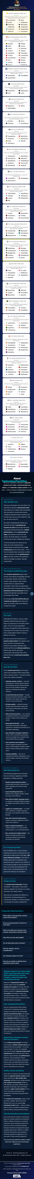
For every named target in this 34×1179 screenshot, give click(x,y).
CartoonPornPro (25, 323)
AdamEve (10, 444)
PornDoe (23, 57)
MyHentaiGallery (12, 347)
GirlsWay (10, 195)
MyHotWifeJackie (25, 409)
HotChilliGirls (24, 75)
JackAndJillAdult (25, 446)
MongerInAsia (12, 235)
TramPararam (24, 327)
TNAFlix (23, 44)
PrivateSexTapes (12, 215)
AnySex (10, 64)
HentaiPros (11, 352)
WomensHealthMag (12, 466)
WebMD (10, 469)
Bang (22, 20)
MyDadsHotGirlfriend (12, 156)
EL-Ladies (23, 270)
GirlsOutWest (12, 193)
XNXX (9, 46)
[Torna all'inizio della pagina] (32, 593)
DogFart (10, 292)
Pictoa (22, 121)
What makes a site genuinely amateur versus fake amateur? (15, 916)
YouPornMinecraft (12, 310)
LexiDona (10, 255)
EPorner (23, 60)
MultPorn (23, 325)
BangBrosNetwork (12, 253)
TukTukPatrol (24, 233)
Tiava (9, 270)
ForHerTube (24, 64)
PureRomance (12, 449)
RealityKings (11, 248)
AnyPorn (23, 62)
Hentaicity (11, 350)
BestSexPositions (12, 464)
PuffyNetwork (25, 255)
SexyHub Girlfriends (12, 158)
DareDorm (11, 163)
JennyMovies (12, 57)
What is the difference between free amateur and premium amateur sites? (15, 931)
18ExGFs (23, 141)
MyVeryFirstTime (25, 138)
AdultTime (11, 24)
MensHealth (24, 464)
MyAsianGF (24, 231)
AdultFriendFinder (12, 389)
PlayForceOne (12, 431)
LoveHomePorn (12, 20)
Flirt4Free (10, 369)
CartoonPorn (11, 323)
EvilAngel (23, 248)
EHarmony (24, 389)
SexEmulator (11, 429)
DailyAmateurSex (25, 90)
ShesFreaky (11, 290)
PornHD (10, 62)
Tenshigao (24, 235)
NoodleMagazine (25, 178)
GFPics (23, 106)
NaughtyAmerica (25, 22)
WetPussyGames (25, 427)
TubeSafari (11, 53)
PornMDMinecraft (25, 310)
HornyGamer (24, 429)
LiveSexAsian (25, 372)
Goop (9, 446)
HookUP (10, 392)
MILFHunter (11, 275)
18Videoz (10, 218)
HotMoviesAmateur (25, 250)
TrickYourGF (24, 163)
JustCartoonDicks (12, 330)
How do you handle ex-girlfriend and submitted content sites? (14, 962)
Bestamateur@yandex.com (20, 1153)
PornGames (11, 427)
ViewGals (10, 123)
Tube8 (10, 48)
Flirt (9, 394)
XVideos (23, 50)
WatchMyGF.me (12, 273)
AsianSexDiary (12, 231)
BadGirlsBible (12, 108)
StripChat (10, 365)
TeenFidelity (24, 253)
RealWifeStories (25, 275)
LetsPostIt (11, 29)
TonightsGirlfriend (25, 27)
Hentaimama (24, 347)
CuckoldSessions (25, 407)
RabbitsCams (25, 365)
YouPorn (10, 50)
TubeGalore (24, 53)
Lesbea (10, 198)
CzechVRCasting (12, 178)
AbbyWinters (24, 193)
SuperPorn (11, 327)
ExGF (9, 141)
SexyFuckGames (25, 424)
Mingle (10, 387)
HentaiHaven (11, 345)
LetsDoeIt (11, 257)
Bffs (9, 200)
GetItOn (23, 392)
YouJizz (23, 46)
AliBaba (23, 444)
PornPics (10, 121)
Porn (9, 60)
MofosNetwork (25, 24)
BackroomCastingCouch (12, 180)
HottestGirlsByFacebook (12, 75)
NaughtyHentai (25, 350)
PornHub (10, 44)
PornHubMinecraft (12, 308)
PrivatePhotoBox (25, 123)
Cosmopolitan (25, 466)
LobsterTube (24, 55)
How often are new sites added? (13, 937)
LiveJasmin (24, 367)
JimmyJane (11, 451)
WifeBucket (24, 273)
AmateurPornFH (12, 90)
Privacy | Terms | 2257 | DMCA (17, 1173)
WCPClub (23, 290)
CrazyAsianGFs (25, 31)
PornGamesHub (12, 424)
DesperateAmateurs (25, 213)
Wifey (9, 407)
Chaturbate (24, 369)
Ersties (10, 22)
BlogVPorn (11, 106)
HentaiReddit (11, 343)
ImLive (10, 367)
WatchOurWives (12, 411)
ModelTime (11, 27)
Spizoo (23, 257)
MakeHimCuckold (25, 411)
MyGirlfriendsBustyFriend (25, 156)
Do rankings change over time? (13, 956)
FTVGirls (23, 215)
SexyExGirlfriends (12, 78)
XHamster (23, 48)
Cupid (22, 394)
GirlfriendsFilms (25, 198)
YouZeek (23, 308)
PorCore (10, 325)
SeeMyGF (23, 165)
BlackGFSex (11, 295)
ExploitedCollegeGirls (12, 136)
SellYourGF (24, 158)
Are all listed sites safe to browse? (14, 943)
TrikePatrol (11, 233)
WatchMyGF (11, 165)
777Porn (10, 55)
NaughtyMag (24, 29)
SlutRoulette (24, 374)
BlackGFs (23, 295)
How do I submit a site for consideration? (11, 949)
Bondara (23, 449)
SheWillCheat (11, 409)
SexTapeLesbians (25, 195)
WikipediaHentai (25, 343)
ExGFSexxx (11, 143)
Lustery (10, 213)
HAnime (23, 345)
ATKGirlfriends (25, 160)
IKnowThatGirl (25, 218)
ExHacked (11, 138)
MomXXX (10, 277)
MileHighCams (12, 372)
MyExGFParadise (25, 136)
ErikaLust (10, 31)
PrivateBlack (24, 292)
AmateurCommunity (25, 387)
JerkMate (10, 374)
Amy (9, 93)
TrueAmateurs (12, 250)
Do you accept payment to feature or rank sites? (15, 924)
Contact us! (25, 1166)
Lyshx (22, 93)
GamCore (23, 431)
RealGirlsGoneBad (12, 160)
